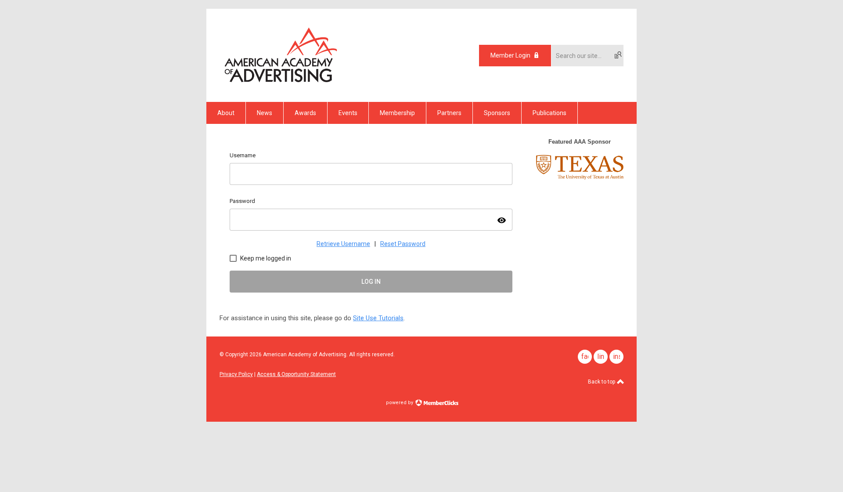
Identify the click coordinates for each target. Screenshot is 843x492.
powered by (400, 402)
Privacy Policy (236, 374)
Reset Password (402, 243)
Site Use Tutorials (378, 318)
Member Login (510, 55)
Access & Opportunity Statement (296, 374)
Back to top (602, 382)
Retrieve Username (343, 243)
